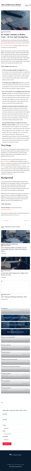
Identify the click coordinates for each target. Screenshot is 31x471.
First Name (5, 414)
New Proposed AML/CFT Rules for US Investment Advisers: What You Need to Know (14, 249)
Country (4, 425)
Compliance (15, 310)
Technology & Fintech (15, 390)
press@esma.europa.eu (6, 209)
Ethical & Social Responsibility (15, 339)
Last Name (5, 419)
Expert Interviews (15, 354)
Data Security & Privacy (15, 332)
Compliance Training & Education (15, 317)
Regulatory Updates (6, 245)
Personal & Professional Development (15, 368)
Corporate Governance (15, 325)
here (19, 214)
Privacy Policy (12, 466)
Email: (4, 430)
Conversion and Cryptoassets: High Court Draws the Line (14, 274)
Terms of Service (18, 466)
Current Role (5, 436)
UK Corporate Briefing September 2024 (14, 297)
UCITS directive (6, 161)
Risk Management (15, 383)
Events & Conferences (16, 347)
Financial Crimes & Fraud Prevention (9, 244)
